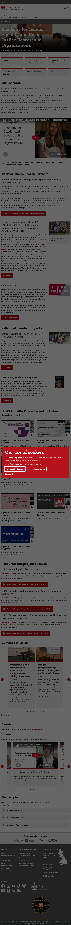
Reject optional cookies (36, 469)
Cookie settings (10, 474)
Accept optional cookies (15, 469)
